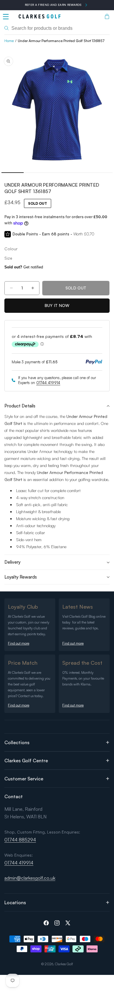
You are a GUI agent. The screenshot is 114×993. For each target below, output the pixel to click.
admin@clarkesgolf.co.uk (29, 878)
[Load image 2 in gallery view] (35, 172)
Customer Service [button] (23, 779)
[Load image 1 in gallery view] (12, 172)
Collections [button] (17, 742)
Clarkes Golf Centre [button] (26, 760)
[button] (6, 16)
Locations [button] (15, 902)
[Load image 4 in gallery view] (79, 172)
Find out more (18, 643)
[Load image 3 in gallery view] (57, 172)
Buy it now (57, 305)
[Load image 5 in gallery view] (101, 172)
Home (9, 41)
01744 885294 (20, 840)
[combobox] (57, 28)
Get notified (23, 267)
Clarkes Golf (64, 964)
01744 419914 (48, 382)
